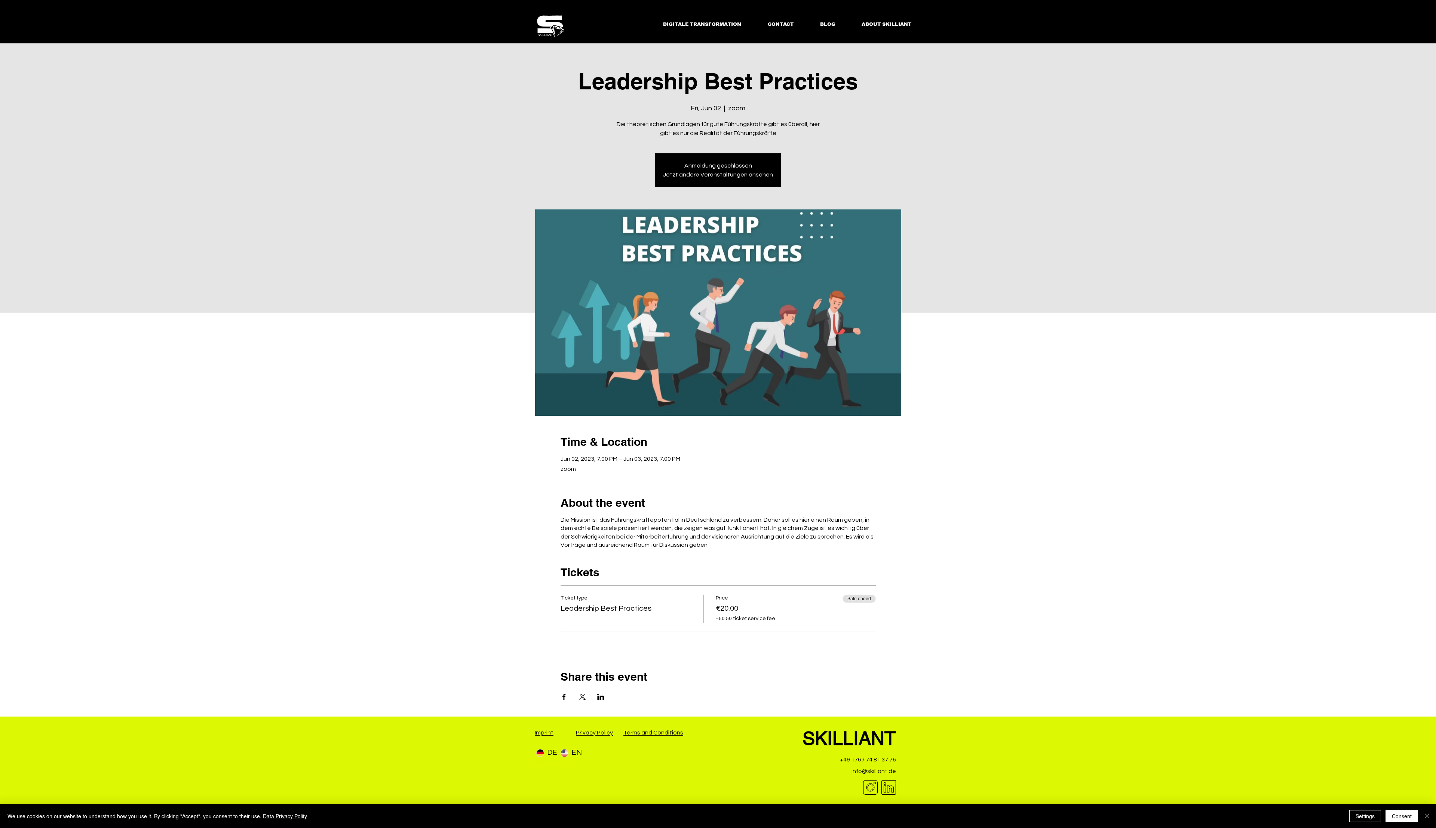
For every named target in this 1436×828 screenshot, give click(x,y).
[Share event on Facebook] (564, 697)
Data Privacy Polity (285, 816)
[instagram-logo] (870, 787)
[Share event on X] (582, 697)
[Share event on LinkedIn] (600, 697)
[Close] (1427, 816)
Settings (1365, 816)
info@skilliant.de (874, 771)
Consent (1402, 816)
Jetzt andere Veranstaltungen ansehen (718, 175)
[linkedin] (888, 787)
